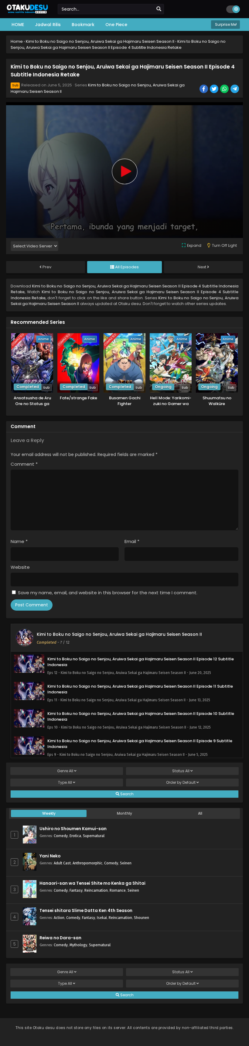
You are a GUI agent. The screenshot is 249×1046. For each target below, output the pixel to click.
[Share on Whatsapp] (225, 89)
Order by (181, 782)
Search (126, 793)
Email (131, 541)
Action (59, 917)
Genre (65, 770)
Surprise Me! (225, 24)
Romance (118, 890)
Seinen (125, 863)
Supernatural (93, 835)
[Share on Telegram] (235, 89)
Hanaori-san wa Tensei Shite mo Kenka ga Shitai (92, 883)
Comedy (61, 835)
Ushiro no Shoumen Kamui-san (73, 829)
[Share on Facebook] (204, 89)
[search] (158, 9)
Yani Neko (49, 856)
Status (180, 770)
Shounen (141, 917)
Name (19, 541)
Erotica (75, 835)
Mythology (78, 945)
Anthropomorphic (87, 863)
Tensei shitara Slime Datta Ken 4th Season (85, 911)
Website (20, 567)
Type (65, 782)
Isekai (102, 917)
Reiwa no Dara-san (60, 938)
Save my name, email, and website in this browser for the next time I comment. (107, 592)
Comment (24, 464)
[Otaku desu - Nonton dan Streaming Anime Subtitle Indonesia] (27, 13)
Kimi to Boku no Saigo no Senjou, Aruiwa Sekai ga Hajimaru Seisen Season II (119, 634)
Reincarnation (96, 890)
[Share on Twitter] (214, 89)
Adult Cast (62, 863)
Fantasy (76, 890)
